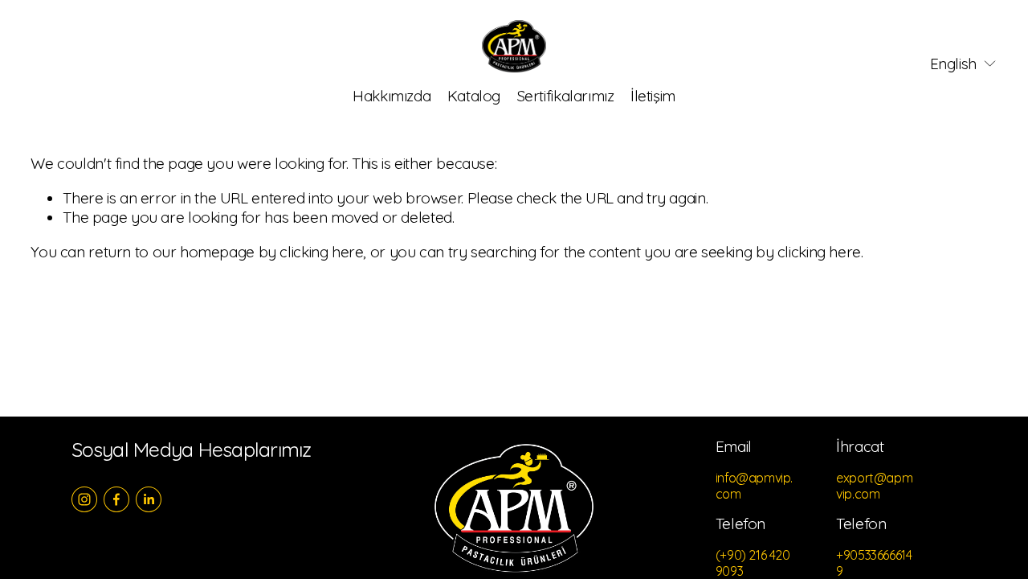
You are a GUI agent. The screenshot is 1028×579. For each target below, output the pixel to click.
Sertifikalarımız (565, 95)
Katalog (473, 95)
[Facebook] (116, 499)
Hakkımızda (391, 95)
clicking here (321, 251)
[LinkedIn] (148, 499)
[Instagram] (84, 499)
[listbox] (952, 64)
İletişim (652, 95)
